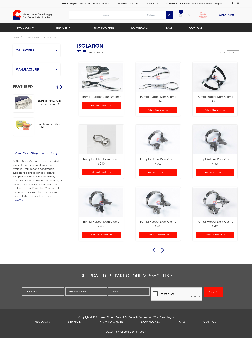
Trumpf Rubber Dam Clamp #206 (158, 224)
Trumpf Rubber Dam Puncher (101, 96)
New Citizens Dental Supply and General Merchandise (41, 15)
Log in (170, 317)
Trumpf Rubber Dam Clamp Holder (158, 99)
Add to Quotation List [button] (101, 105)
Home (16, 37)
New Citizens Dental (112, 317)
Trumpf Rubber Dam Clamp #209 (158, 161)
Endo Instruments (33, 37)
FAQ (182, 321)
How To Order (111, 321)
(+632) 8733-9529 (81, 3)
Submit (213, 292)
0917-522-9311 (133, 3)
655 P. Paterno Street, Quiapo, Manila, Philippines (199, 3)
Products (42, 321)
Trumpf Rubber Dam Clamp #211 (215, 99)
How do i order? (227, 15)
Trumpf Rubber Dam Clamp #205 (215, 224)
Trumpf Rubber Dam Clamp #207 (101, 224)
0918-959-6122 (150, 3)
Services (75, 321)
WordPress (159, 317)
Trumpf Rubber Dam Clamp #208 (215, 161)
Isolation (51, 37)
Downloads (151, 321)
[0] (181, 15)
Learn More (18, 200)
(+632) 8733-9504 (100, 3)
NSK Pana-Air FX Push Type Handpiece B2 (48, 102)
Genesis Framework (140, 317)
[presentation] (177, 294)
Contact (210, 321)
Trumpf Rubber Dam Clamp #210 (101, 161)
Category (151, 15)
